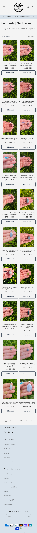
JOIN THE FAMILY (24, 270)
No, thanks (24, 274)
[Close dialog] (35, 256)
